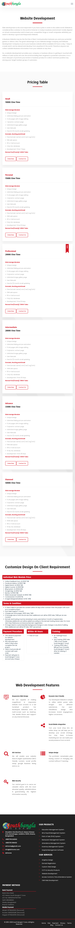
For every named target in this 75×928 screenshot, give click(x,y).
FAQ (49, 923)
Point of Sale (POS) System (51, 836)
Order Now (10, 159)
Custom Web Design (49, 867)
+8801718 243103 (11, 839)
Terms (69, 923)
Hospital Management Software (53, 850)
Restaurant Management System (53, 840)
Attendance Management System (53, 843)
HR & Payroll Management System (53, 833)
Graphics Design (47, 860)
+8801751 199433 (11, 843)
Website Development (49, 874)
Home (44, 923)
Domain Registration (49, 863)
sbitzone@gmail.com (13, 846)
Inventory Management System (53, 847)
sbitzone (8, 853)
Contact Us (22, 159)
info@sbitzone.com (12, 850)
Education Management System (53, 830)
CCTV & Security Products (51, 870)
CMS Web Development (50, 880)
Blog (51, 925)
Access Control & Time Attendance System (57, 877)
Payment (55, 923)
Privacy (62, 923)
